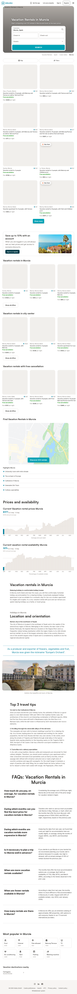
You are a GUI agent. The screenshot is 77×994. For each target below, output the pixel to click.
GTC (44, 988)
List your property (48, 3)
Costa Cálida (63, 55)
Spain (55, 55)
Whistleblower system (38, 991)
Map (21, 60)
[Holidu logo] (11, 3)
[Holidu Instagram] (34, 984)
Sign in (59, 3)
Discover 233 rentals (38, 460)
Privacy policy (52, 988)
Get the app (36, 3)
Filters (57, 60)
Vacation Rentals (47, 55)
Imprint (39, 988)
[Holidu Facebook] (42, 984)
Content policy (62, 988)
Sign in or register (12, 251)
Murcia (71, 55)
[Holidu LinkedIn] (38, 984)
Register (66, 3)
